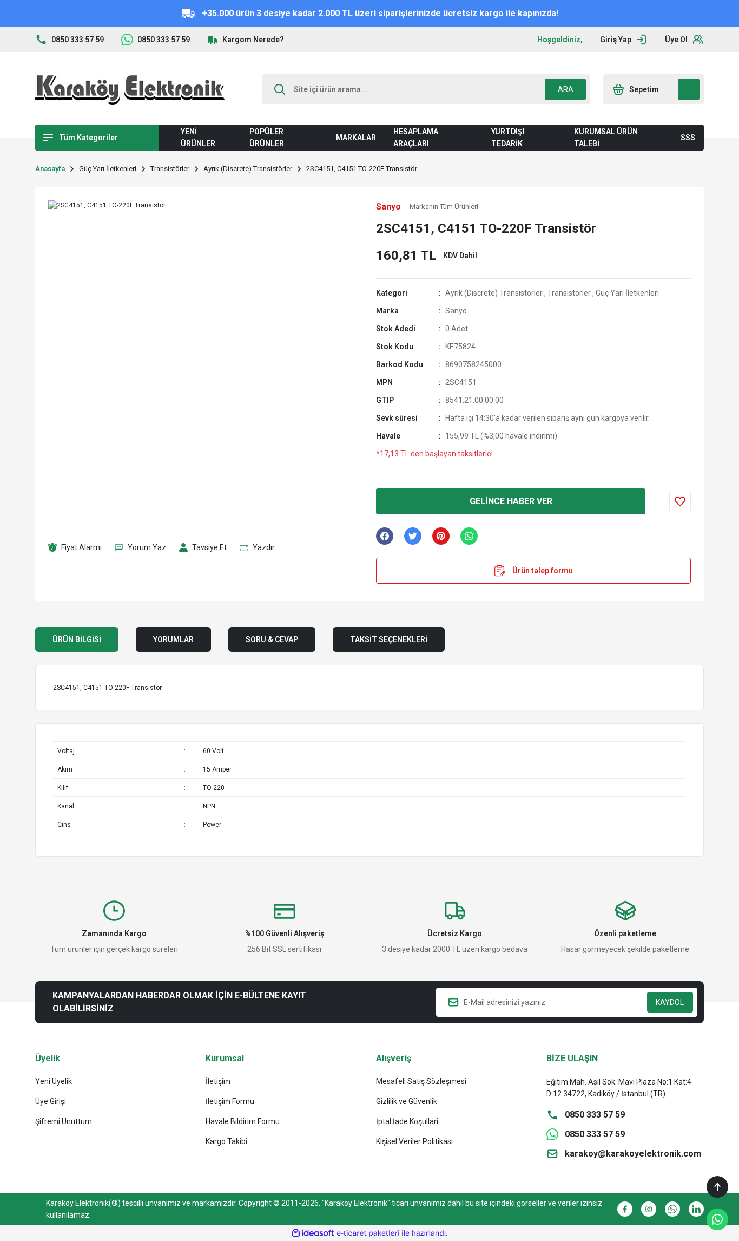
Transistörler (569, 293)
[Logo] (130, 89)
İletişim (218, 1081)
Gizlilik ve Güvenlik (406, 1101)
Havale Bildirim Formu (243, 1121)
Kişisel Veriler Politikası (414, 1141)
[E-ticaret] (368, 1233)
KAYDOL (670, 1002)
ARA (565, 89)
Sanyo (456, 310)
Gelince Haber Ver (511, 501)
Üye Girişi (50, 1101)
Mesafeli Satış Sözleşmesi (421, 1081)
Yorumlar (173, 639)
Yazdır (264, 547)
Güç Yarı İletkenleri (627, 293)
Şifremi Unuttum (63, 1121)
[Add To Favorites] (680, 501)
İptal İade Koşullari (407, 1121)
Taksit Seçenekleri (388, 639)
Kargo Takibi (226, 1141)
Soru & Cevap (272, 639)
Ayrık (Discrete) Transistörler (494, 293)
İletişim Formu (230, 1101)
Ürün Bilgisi (76, 639)
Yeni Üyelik (53, 1081)
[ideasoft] (312, 1233)
